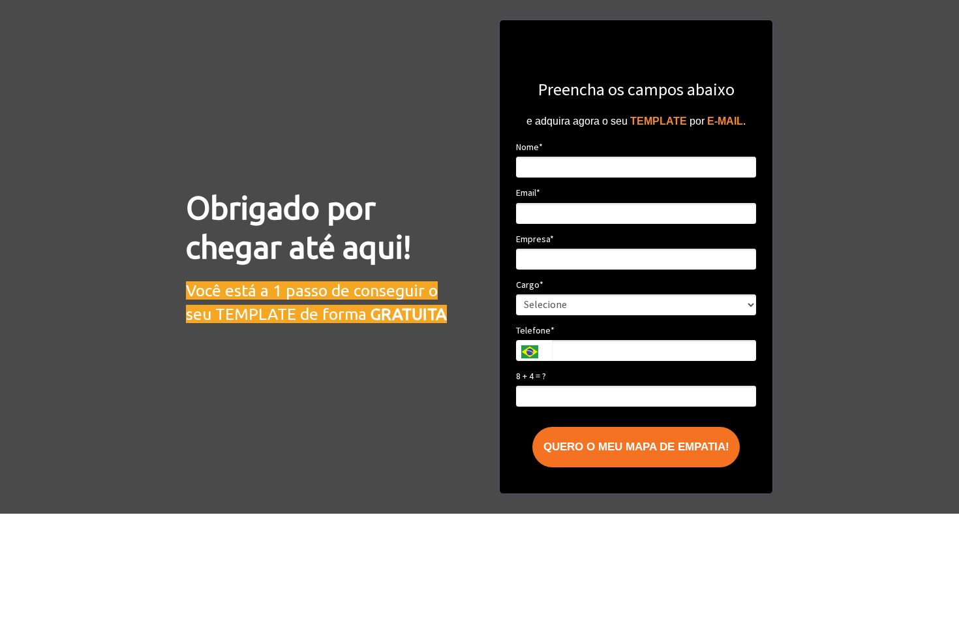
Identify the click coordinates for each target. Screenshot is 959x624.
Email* (528, 192)
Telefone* (535, 330)
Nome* (529, 147)
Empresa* (535, 239)
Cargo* (529, 284)
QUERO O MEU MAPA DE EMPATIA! (636, 447)
